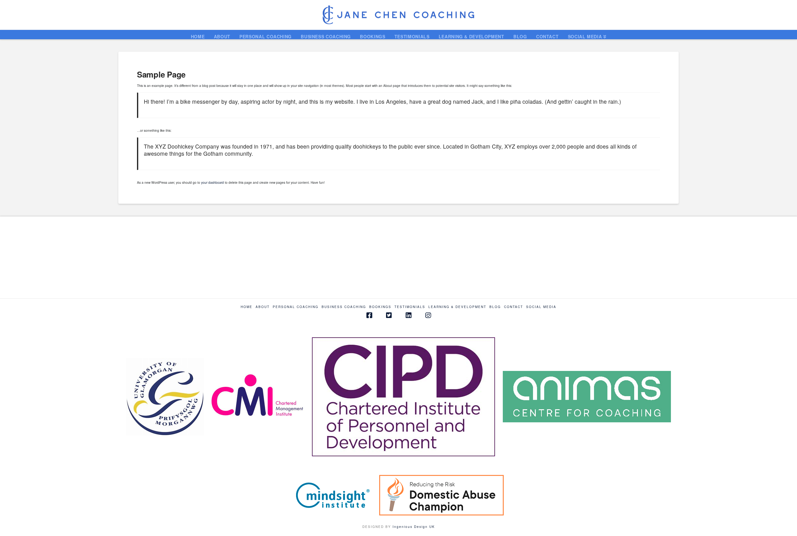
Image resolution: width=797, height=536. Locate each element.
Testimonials (409, 307)
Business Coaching (344, 307)
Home (246, 307)
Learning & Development (457, 307)
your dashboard (212, 182)
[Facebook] (369, 315)
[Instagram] (428, 315)
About (263, 307)
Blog (495, 307)
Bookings (380, 307)
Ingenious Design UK (414, 526)
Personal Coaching (295, 307)
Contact (513, 307)
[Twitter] (389, 315)
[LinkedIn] (408, 315)
